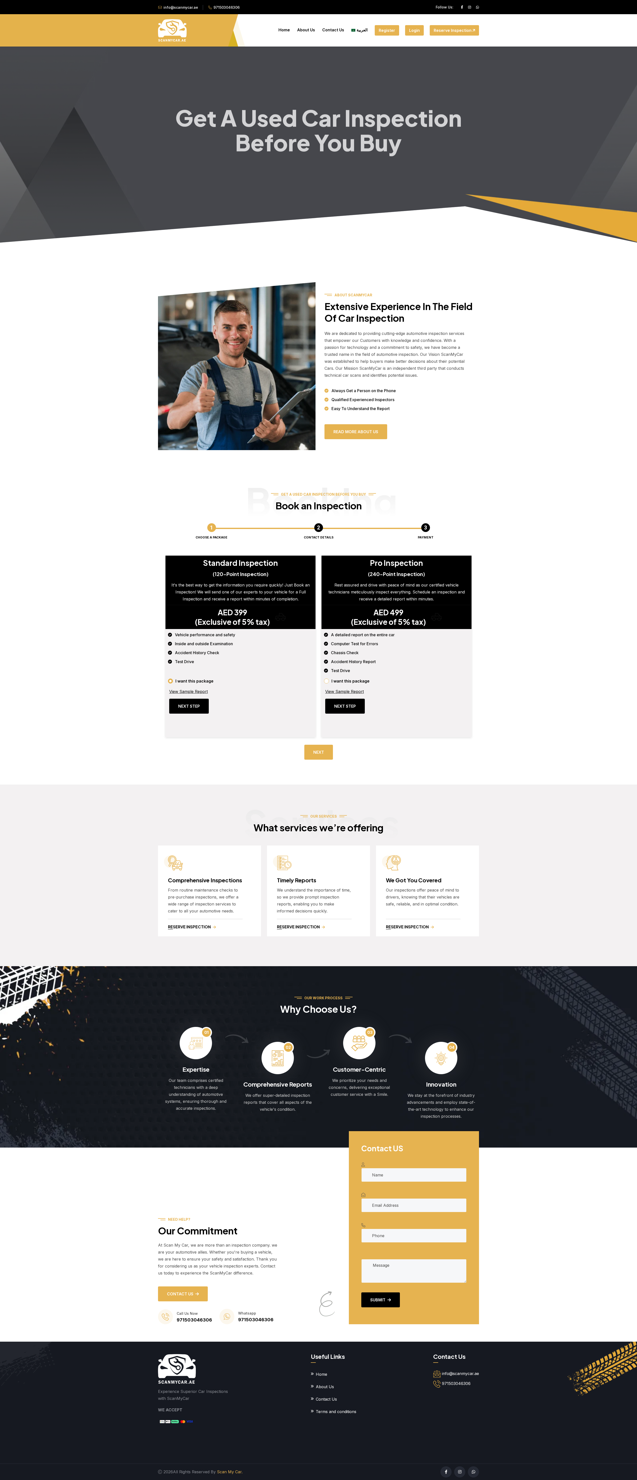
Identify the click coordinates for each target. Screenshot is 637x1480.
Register (387, 30)
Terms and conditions (336, 1411)
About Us (306, 29)
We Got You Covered (413, 880)
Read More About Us (355, 431)
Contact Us (333, 29)
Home (284, 29)
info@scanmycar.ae (180, 7)
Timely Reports (296, 880)
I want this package (194, 681)
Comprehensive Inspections (205, 880)
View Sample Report (188, 691)
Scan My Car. (230, 1471)
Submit (377, 1299)
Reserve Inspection (453, 30)
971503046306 (226, 7)
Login (414, 30)
